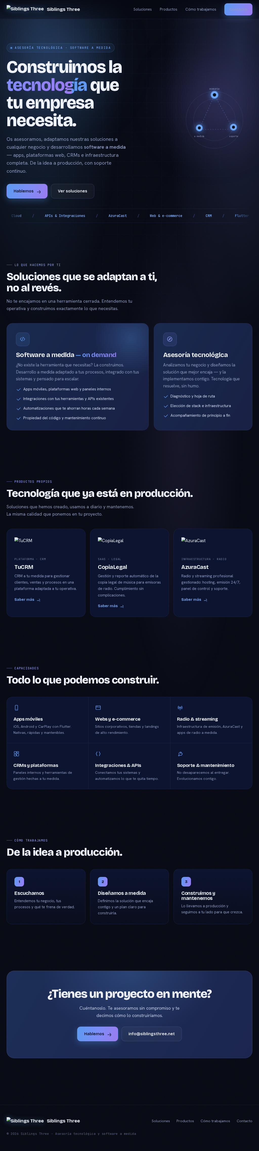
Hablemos (24, 191)
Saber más (24, 599)
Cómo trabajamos (200, 9)
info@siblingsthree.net (151, 1033)
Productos (168, 9)
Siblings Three (63, 9)
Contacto (238, 9)
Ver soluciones (72, 191)
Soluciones (143, 9)
